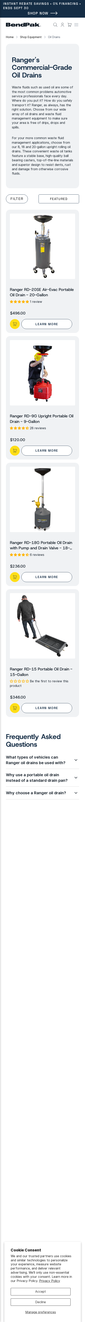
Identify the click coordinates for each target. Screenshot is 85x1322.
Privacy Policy (49, 1281)
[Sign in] (62, 25)
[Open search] (55, 25)
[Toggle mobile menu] (76, 25)
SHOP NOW (38, 13)
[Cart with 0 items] (69, 25)
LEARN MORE (46, 324)
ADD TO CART (15, 324)
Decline (40, 1302)
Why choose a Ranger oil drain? (36, 793)
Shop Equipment (31, 37)
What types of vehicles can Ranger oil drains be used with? (35, 760)
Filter (16, 198)
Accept (40, 1291)
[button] (42, 246)
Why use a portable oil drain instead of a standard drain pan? (37, 777)
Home (10, 37)
